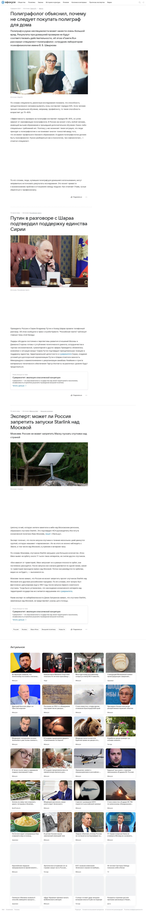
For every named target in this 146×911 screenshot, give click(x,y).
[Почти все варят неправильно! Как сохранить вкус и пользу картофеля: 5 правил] (25, 827)
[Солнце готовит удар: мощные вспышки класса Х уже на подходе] (89, 891)
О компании (9, 909)
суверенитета (66, 354)
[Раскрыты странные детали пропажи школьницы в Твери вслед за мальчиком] (121, 891)
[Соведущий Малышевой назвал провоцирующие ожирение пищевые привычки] (121, 668)
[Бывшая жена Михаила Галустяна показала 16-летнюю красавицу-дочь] (57, 668)
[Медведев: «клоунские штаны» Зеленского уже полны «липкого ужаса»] (25, 731)
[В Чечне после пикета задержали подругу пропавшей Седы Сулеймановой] (25, 763)
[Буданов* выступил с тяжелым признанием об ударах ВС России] (121, 763)
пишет (48, 534)
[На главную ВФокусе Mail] (9, 2)
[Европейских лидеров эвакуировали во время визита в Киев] (25, 859)
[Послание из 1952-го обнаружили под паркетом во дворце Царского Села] (57, 700)
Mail (3, 909)
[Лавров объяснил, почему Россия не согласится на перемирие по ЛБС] (89, 827)
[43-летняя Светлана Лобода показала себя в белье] (121, 859)
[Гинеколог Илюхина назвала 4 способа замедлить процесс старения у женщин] (25, 891)
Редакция (78, 909)
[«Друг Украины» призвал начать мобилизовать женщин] (57, 891)
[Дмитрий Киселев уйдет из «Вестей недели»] (25, 700)
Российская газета (35, 213)
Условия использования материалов (93, 909)
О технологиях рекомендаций (114, 909)
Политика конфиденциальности (133, 909)
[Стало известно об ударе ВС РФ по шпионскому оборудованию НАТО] (121, 795)
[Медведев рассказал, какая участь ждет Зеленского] (57, 795)
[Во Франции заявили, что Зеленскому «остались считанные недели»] (25, 668)
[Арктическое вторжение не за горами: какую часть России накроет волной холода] (57, 859)
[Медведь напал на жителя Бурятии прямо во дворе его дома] (89, 731)
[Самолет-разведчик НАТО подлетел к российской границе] (89, 795)
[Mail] (3, 2)
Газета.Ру (33, 8)
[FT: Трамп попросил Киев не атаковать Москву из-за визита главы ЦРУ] (121, 827)
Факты (41, 8)
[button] (49, 72)
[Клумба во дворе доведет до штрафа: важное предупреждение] (121, 731)
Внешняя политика (47, 411)
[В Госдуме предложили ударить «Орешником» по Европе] (57, 731)
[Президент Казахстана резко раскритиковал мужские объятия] (121, 700)
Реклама (16, 909)
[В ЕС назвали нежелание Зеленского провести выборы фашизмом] (89, 859)
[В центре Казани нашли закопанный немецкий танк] (57, 827)
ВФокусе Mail (33, 411)
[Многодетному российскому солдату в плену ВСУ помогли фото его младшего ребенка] (89, 668)
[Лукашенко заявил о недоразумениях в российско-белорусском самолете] (89, 763)
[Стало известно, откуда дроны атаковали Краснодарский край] (89, 700)
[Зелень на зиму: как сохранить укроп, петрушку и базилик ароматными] (25, 795)
